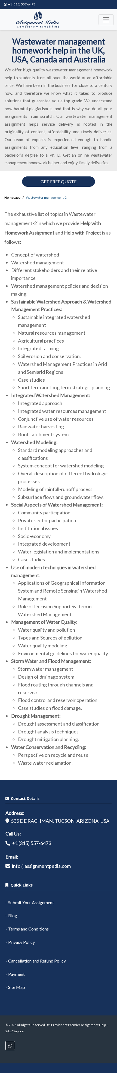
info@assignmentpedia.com (41, 866)
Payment (16, 974)
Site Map (16, 987)
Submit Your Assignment (31, 902)
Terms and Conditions (28, 928)
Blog (12, 915)
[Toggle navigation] (106, 19)
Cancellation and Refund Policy (37, 960)
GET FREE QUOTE (58, 181)
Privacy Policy (21, 942)
